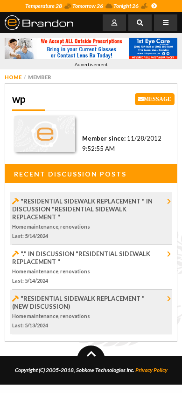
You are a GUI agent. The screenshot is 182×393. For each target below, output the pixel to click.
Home (13, 77)
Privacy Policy (151, 369)
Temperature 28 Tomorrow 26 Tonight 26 (82, 5)
